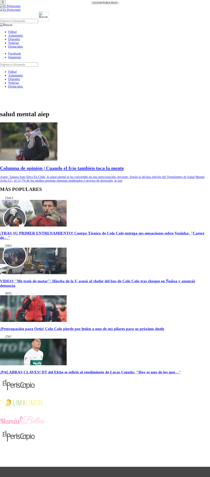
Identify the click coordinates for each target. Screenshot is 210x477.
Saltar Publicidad (105, 2)
